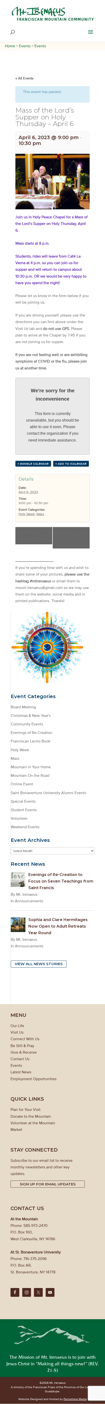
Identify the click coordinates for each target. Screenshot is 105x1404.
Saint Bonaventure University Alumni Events (48, 792)
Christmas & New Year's (31, 715)
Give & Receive (23, 1052)
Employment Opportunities (33, 1079)
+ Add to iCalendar (71, 463)
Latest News (20, 1072)
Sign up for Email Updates (48, 1184)
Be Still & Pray (22, 1045)
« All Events (24, 78)
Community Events (27, 724)
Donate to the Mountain (30, 1116)
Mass (40, 514)
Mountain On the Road (30, 775)
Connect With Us (24, 1039)
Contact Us (19, 1059)
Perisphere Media (75, 1399)
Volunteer (19, 818)
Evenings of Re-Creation (31, 732)
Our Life (17, 1025)
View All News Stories (39, 964)
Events (16, 1065)
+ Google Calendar (33, 463)
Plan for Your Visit (25, 1109)
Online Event (22, 784)
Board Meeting (23, 707)
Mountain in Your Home (31, 767)
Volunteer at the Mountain (32, 1123)
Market (16, 1129)
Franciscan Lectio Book (30, 741)
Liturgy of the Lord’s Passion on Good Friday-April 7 (71, 537)
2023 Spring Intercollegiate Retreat (31, 535)
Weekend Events (25, 827)
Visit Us (16, 1032)
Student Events (24, 810)
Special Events (23, 801)
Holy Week (27, 514)
